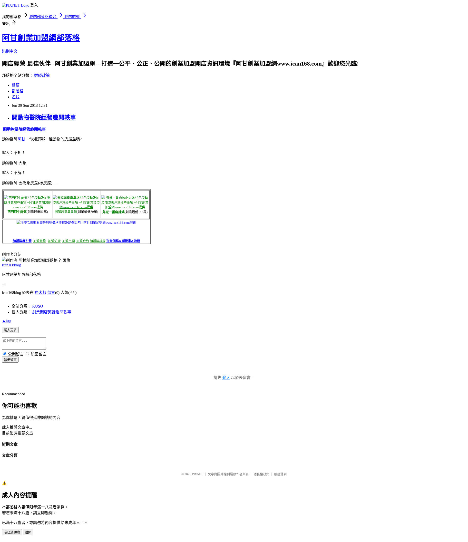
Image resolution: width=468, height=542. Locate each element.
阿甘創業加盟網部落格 (41, 37)
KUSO (37, 306)
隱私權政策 (261, 474)
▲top (6, 321)
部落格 (17, 91)
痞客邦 (40, 292)
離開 (28, 532)
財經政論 (42, 75)
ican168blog (11, 265)
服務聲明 (280, 474)
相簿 (16, 85)
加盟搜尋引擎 (22, 241)
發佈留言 (10, 360)
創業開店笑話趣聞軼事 (51, 312)
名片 (16, 97)
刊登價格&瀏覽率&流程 (123, 241)
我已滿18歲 (12, 532)
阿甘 (21, 139)
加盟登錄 (39, 241)
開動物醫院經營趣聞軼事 (44, 117)
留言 (51, 292)
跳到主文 (10, 51)
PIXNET (197, 474)
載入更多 (10, 330)
